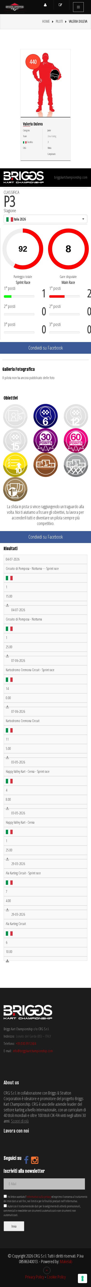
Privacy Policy (34, 1277)
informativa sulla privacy (38, 1197)
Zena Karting (52, 136)
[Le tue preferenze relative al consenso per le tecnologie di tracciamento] (82, 1278)
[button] (45, 219)
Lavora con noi (16, 1131)
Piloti (59, 21)
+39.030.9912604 (26, 1043)
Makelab (66, 1261)
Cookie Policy (56, 1277)
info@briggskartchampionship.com (33, 1051)
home (46, 21)
